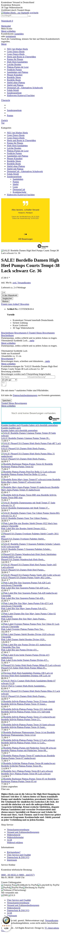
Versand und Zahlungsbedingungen (23, 832)
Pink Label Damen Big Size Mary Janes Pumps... (23, 619)
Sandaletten (18, 179)
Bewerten (24, 304)
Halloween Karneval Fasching (21, 194)
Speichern (6, 400)
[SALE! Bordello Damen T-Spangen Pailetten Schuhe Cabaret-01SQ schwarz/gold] (31, 546)
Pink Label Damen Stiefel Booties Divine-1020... (23, 639)
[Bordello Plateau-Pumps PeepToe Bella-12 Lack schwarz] (28, 472)
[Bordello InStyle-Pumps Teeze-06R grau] (21, 495)
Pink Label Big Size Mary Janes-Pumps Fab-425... (24, 608)
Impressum (12, 860)
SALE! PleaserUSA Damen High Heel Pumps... (23, 570)
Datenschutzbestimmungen (25, 395)
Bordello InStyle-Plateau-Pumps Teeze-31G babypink (25, 712)
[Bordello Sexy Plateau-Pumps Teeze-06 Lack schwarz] (27, 771)
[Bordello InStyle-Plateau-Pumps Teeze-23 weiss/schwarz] (28, 717)
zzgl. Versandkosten (22, 282)
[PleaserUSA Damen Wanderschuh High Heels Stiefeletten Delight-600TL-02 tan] (31, 557)
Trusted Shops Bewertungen (42, 333)
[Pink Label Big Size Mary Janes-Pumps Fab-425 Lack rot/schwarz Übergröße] (31, 606)
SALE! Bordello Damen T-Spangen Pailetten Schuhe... (26, 549)
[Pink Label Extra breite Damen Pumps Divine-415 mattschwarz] (31, 657)
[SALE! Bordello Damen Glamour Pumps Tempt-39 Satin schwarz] (31, 435)
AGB (9, 840)
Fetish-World (13, 174)
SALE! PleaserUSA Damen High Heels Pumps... (23, 448)
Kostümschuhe (19, 192)
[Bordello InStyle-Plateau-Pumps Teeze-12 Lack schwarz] (28, 740)
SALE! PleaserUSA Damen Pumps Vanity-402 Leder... (26, 577)
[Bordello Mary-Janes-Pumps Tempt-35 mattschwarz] (26, 487)
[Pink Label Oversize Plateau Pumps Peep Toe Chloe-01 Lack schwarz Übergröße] (31, 626)
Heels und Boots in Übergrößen (21, 140)
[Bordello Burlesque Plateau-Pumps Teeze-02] (23, 464)
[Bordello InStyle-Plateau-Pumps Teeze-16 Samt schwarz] (28, 724)
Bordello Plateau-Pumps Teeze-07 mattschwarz (28, 756)
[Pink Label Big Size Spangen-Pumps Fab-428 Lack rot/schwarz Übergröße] (31, 585)
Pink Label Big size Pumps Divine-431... (19, 650)
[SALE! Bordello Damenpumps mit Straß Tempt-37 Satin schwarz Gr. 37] (31, 505)
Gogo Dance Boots (16, 135)
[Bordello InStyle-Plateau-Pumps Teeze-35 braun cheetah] (28, 701)
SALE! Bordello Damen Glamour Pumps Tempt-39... (25, 438)
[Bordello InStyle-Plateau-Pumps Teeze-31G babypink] (26, 709)
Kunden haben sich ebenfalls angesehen (39, 425)
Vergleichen (7, 298)
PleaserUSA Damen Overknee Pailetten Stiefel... (23, 539)
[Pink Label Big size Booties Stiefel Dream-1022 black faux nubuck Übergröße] (31, 526)
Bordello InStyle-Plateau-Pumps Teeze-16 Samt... (23, 727)
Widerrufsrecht (13, 835)
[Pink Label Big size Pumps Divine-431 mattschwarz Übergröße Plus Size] (31, 647)
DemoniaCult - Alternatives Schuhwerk (25, 171)
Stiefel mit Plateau (15, 169)
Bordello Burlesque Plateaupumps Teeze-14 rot (28, 733)
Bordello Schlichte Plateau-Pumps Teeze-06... (22, 766)
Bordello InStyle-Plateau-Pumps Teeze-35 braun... (24, 704)
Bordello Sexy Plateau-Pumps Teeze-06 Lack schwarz (26, 773)
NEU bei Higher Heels (17, 132)
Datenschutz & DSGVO (18, 857)
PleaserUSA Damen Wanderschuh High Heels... (23, 559)
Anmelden (19, 34)
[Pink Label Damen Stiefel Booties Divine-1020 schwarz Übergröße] (31, 637)
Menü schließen (8, 31)
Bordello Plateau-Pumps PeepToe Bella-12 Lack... (24, 474)
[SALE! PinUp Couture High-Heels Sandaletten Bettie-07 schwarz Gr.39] (31, 683)
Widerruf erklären (15, 842)
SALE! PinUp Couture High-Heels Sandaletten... (23, 686)
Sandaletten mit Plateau (17, 156)
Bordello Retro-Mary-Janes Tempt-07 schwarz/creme (30, 480)
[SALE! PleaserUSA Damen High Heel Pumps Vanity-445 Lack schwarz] (31, 567)
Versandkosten (51, 920)
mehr (31, 340)
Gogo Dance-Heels (16, 138)
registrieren (11, 36)
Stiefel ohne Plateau (16, 166)
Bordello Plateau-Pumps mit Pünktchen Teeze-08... (24, 750)
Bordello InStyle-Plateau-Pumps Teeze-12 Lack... (23, 742)
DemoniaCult (19, 189)
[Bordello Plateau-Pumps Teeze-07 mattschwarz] (24, 755)
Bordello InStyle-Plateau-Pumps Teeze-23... (21, 719)
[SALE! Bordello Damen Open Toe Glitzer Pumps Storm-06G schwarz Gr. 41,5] (31, 515)
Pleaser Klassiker (14, 158)
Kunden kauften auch (11, 425)
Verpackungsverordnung (18, 829)
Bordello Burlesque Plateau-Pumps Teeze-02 (27, 465)
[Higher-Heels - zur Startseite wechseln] (19, 12)
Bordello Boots (14, 163)
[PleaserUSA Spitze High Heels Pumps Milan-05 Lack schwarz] (31, 665)
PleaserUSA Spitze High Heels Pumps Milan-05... (24, 668)
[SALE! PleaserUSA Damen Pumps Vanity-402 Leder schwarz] (30, 575)
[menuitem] (31, 22)
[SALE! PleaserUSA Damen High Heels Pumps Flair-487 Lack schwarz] (31, 446)
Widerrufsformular (15, 837)
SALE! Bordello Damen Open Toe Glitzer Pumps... (24, 518)
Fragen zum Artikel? (10, 304)
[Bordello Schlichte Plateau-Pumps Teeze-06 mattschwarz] (28, 763)
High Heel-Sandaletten (17, 145)
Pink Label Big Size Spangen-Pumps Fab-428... (23, 598)
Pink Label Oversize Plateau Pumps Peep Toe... (23, 629)
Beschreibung (7, 333)
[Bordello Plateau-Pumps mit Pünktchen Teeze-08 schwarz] (28, 748)
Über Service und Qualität (19, 855)
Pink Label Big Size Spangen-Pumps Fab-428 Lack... (25, 588)
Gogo (15, 187)
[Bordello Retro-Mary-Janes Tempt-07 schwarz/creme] (26, 479)
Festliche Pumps (14, 153)
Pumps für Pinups (15, 143)
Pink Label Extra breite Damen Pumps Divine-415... (25, 660)
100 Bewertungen (25, 239)
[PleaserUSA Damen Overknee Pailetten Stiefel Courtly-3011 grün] (31, 536)
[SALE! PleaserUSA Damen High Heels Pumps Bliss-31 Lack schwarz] (31, 693)
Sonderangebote (14, 176)
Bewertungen (21, 333)
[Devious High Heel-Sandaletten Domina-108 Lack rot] (27, 673)
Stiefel (15, 184)
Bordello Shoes (14, 161)
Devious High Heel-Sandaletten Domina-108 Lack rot (25, 675)
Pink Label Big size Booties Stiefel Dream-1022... (24, 528)
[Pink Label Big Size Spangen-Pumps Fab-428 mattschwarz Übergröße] (31, 595)
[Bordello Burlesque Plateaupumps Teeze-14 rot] (24, 732)
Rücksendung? (13, 852)
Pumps (16, 181)
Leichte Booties (14, 148)
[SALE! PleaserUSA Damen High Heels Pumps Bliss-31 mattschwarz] (31, 456)
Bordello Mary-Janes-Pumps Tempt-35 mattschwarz (30, 488)
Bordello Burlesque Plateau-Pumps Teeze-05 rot (28, 780)
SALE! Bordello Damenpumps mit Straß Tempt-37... (25, 508)
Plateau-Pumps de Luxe (18, 151)
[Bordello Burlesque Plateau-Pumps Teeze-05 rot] (24, 779)
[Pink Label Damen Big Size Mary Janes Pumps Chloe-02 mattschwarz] (31, 616)
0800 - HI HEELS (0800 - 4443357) (18, 875)
